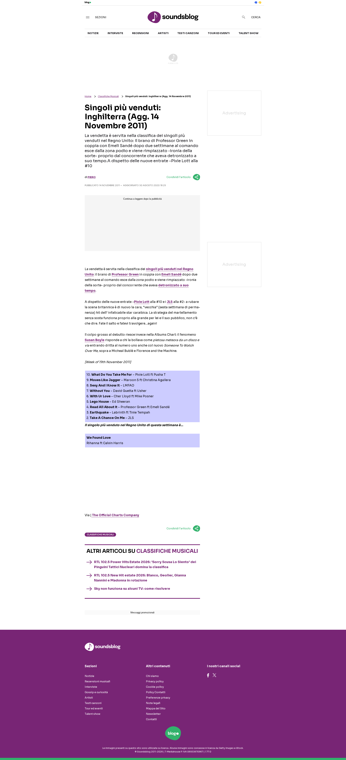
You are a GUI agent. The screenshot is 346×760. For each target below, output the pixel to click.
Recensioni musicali (97, 681)
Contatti (151, 719)
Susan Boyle (94, 340)
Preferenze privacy (158, 697)
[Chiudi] (337, 10)
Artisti (163, 33)
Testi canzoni (188, 33)
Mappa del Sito (155, 708)
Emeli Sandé (171, 274)
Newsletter (153, 713)
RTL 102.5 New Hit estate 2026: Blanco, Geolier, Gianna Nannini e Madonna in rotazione (140, 577)
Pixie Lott (141, 302)
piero (92, 177)
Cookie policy (155, 686)
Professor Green (125, 274)
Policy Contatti (155, 692)
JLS (170, 302)
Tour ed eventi (219, 33)
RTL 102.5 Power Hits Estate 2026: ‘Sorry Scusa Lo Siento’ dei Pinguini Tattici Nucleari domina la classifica (145, 564)
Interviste (115, 33)
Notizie (93, 33)
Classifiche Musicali (108, 96)
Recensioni (140, 33)
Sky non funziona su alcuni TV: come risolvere (132, 589)
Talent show (248, 33)
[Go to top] (299, 748)
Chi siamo (152, 676)
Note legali (153, 703)
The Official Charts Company (115, 515)
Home (88, 96)
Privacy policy (155, 681)
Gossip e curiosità (96, 692)
